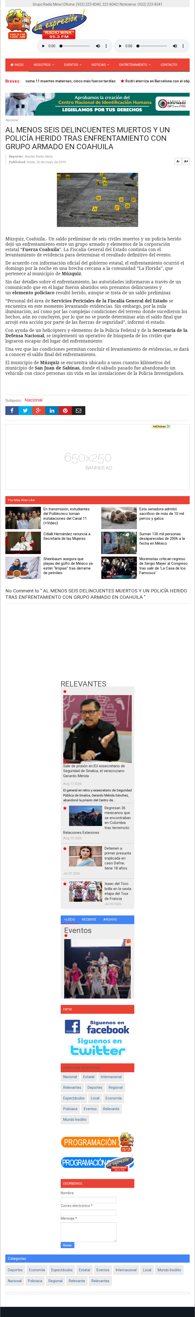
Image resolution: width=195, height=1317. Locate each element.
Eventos (71, 65)
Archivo (110, 919)
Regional (116, 1087)
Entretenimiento (133, 65)
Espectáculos (74, 1098)
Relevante (111, 1109)
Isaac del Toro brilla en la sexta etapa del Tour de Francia (118, 891)
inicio (19, 65)
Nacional (11, 120)
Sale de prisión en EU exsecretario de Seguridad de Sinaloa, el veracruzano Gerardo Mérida (94, 771)
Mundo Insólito (75, 1119)
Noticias (99, 65)
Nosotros (43, 65)
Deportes (95, 1087)
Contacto (169, 65)
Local (95, 1098)
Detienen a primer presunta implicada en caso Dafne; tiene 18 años (118, 858)
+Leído (69, 919)
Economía (114, 1098)
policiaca (70, 1109)
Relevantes (72, 1087)
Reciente (89, 919)
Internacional (111, 1077)
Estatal (88, 1077)
